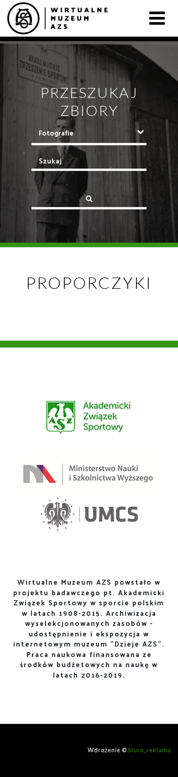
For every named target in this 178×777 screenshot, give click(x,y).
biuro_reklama (149, 750)
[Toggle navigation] (157, 18)
